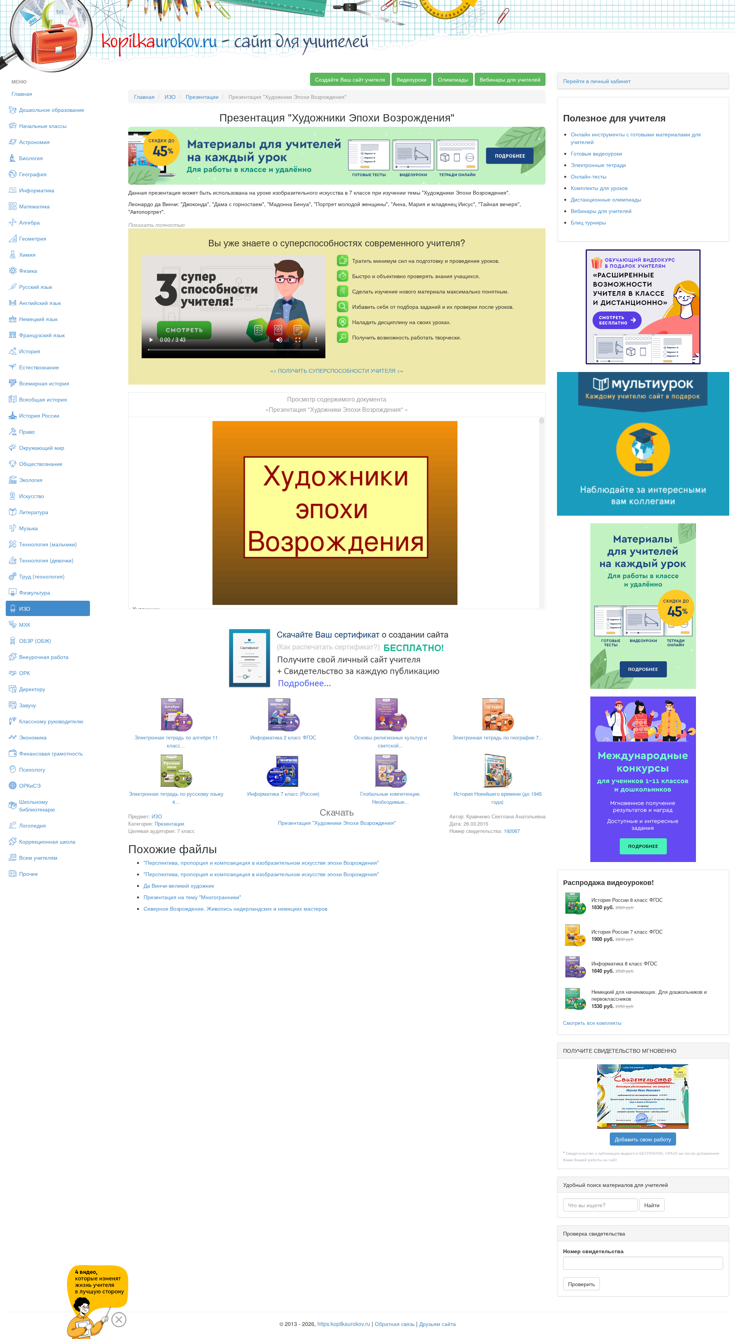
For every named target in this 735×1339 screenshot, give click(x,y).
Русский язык (35, 286)
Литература (33, 512)
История (29, 351)
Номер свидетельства (593, 1251)
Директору (32, 689)
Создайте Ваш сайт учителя (350, 79)
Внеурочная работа (44, 656)
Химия (27, 254)
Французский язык (42, 335)
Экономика (33, 737)
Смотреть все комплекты (592, 1022)
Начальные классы (43, 125)
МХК (24, 624)
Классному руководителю (51, 721)
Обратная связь (395, 1324)
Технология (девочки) (46, 560)
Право (27, 431)
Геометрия (32, 238)
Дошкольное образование (51, 109)
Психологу (32, 769)
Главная (21, 93)
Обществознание (40, 463)
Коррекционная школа (47, 841)
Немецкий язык (38, 319)
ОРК (24, 673)
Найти (652, 1205)
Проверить (581, 1284)
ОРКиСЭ (30, 785)
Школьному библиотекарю (37, 805)
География (33, 174)
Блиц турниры (588, 222)
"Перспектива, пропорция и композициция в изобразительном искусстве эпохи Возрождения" (261, 862)
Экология (30, 479)
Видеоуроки (411, 79)
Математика (34, 206)
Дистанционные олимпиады (606, 199)
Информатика (36, 190)
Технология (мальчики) (48, 544)
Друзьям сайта (437, 1324)
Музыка (28, 528)
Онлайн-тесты (588, 176)
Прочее (28, 873)
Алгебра (29, 222)
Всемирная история (44, 383)
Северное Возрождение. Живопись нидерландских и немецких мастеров (235, 908)
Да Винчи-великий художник (179, 885)
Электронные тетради (598, 165)
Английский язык (40, 302)
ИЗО (24, 608)
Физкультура (34, 592)
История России (39, 415)
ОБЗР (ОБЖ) (35, 640)
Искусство (31, 496)
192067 (512, 830)
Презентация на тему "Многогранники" (192, 897)
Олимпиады (453, 79)
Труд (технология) (42, 576)
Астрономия (34, 142)
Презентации (202, 96)
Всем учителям (38, 857)
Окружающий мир (41, 447)
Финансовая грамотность (51, 753)
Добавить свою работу (643, 1139)
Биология (31, 158)
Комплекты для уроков (599, 188)
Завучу (27, 705)
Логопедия (32, 825)
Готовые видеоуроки (596, 153)
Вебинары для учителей (510, 79)
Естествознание (39, 367)
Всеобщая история (43, 399)
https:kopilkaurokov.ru (343, 1324)
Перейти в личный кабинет (596, 81)
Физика (28, 270)
